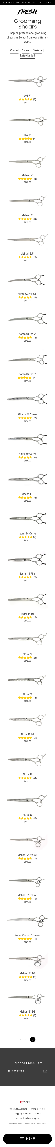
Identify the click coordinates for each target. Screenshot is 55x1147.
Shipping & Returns (23, 1113)
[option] (27, 160)
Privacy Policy (41, 1123)
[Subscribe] (44, 1071)
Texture (37, 50)
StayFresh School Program (27, 1118)
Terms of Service (30, 1123)
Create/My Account (18, 1109)
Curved (14, 50)
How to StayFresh (38, 1109)
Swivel (25, 50)
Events (37, 1113)
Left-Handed (27, 55)
